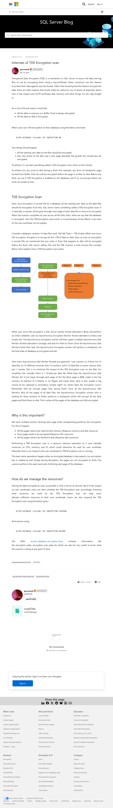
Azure (40, 759)
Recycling (87, 801)
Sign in (22, 683)
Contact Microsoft (18, 801)
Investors (77, 777)
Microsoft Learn (44, 768)
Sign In (100, 4)
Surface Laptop (8, 720)
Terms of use (54, 801)
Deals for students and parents (84, 742)
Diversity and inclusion (81, 781)
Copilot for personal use (11, 733)
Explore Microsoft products (12, 742)
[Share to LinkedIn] (42, 702)
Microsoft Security (9, 764)
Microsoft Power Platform (11, 777)
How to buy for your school (83, 733)
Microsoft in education (81, 716)
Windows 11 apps (9, 747)
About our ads (98, 801)
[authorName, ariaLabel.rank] (15, 70)
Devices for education (81, 720)
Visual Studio (43, 790)
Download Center (44, 720)
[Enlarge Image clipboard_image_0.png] (56, 287)
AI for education (79, 747)
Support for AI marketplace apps (49, 773)
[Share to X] (52, 702)
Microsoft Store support (46, 724)
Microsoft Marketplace (46, 781)
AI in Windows (8, 738)
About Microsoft (79, 764)
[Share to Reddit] (56, 702)
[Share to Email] (70, 702)
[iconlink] (17, 610)
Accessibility (78, 786)
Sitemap (6, 801)
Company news (79, 768)
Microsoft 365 (8, 773)
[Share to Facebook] (47, 702)
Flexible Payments (45, 747)
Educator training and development (85, 738)
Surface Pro (7, 716)
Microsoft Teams (8, 781)
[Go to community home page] (16, 4)
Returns (41, 729)
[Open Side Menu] (11, 4)
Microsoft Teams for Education (84, 724)
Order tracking (43, 733)
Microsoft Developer (45, 764)
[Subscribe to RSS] (65, 702)
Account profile (44, 716)
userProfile (31, 599)
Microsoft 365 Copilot (10, 786)
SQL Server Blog (17, 12)
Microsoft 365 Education (82, 729)
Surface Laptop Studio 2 (11, 724)
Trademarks (65, 801)
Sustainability (78, 790)
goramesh (24, 69)
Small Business (8, 790)
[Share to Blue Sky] (61, 702)
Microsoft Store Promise (47, 742)
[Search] (84, 4)
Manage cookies (40, 801)
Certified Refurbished (46, 738)
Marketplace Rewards (46, 786)
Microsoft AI (7, 759)
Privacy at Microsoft (80, 773)
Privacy (29, 801)
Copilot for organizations (11, 729)
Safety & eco (76, 801)
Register (91, 4)
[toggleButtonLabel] (102, 12)
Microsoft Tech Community (47, 777)
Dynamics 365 (8, 768)
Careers (76, 759)
